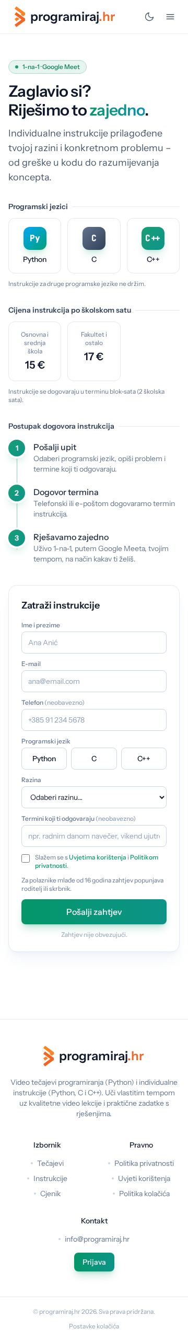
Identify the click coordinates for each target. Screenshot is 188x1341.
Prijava (94, 1262)
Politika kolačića (144, 1193)
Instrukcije (50, 1178)
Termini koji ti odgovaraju (78, 818)
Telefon (53, 702)
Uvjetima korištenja (97, 857)
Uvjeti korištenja (144, 1178)
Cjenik (50, 1193)
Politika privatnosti (144, 1163)
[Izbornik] (170, 16)
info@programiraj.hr (97, 1239)
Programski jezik (45, 741)
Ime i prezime (40, 625)
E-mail (31, 664)
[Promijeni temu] (149, 16)
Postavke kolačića (94, 1326)
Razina (31, 780)
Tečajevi (50, 1163)
